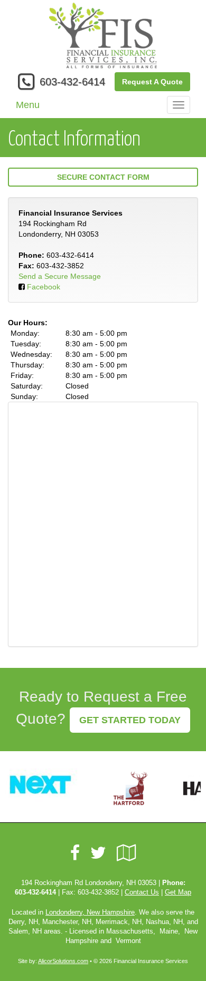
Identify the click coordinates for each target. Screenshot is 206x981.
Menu (28, 105)
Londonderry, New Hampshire (90, 912)
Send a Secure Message (59, 276)
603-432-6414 (72, 82)
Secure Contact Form (103, 177)
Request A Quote (152, 81)
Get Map (178, 892)
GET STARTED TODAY (130, 720)
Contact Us (142, 892)
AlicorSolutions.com (63, 961)
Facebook (43, 287)
